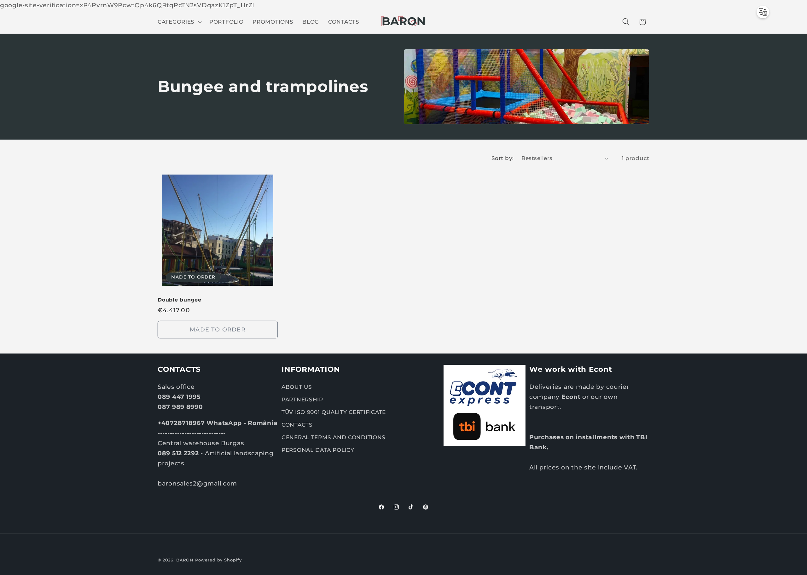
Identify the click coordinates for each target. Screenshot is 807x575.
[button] (179, 22)
